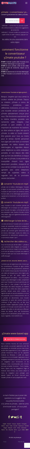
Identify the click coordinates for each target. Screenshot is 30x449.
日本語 (23, 429)
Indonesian (23, 427)
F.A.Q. (4, 441)
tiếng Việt (11, 429)
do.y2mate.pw (17, 437)
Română (27, 426)
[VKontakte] (15, 418)
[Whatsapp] (18, 418)
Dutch (7, 426)
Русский (15, 426)
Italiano (3, 426)
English (4, 424)
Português (24, 424)
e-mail (5, 395)
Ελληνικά (10, 427)
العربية (19, 429)
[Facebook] (9, 418)
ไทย (7, 429)
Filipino (3, 429)
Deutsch (9, 424)
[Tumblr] (21, 418)
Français (14, 424)
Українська (21, 426)
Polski (11, 426)
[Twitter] (12, 418)
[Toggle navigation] (26, 3)
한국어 (15, 429)
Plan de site (21, 441)
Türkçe (18, 427)
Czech (14, 427)
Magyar (5, 427)
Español (19, 424)
